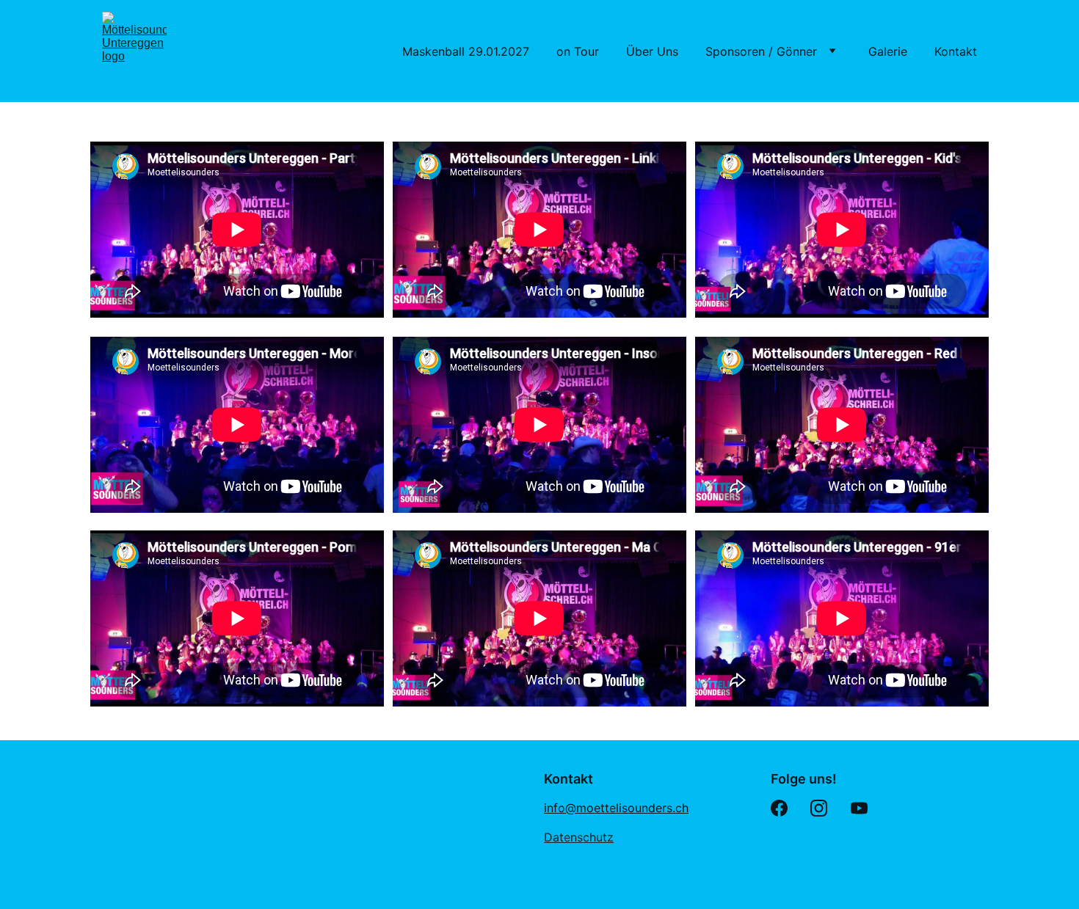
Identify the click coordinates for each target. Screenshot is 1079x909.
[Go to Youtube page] (859, 808)
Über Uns (652, 51)
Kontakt (955, 51)
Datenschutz (579, 837)
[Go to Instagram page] (818, 808)
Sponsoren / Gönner (761, 51)
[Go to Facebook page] (779, 808)
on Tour (577, 51)
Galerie (887, 51)
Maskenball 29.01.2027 (465, 51)
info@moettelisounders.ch (616, 807)
